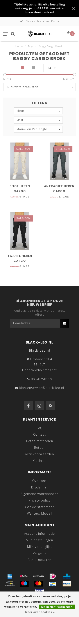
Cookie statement (39, 507)
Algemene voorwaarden (39, 494)
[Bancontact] (52, 584)
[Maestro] (24, 584)
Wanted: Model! (39, 513)
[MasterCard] (38, 584)
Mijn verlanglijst (39, 547)
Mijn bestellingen (39, 540)
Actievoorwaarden (39, 454)
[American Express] (9, 576)
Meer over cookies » (40, 612)
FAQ (39, 428)
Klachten (40, 461)
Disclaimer (39, 487)
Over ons (39, 481)
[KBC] (66, 576)
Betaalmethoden (39, 441)
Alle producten (39, 560)
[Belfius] (24, 576)
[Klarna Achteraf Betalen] (9, 584)
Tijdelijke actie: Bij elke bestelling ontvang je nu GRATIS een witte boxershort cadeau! (39, 8)
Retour (39, 447)
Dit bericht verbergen (56, 606)
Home (19, 46)
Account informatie (39, 533)
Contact (39, 434)
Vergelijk (39, 553)
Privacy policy (39, 500)
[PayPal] (66, 584)
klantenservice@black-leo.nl (41, 388)
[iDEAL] (52, 576)
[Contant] (38, 576)
